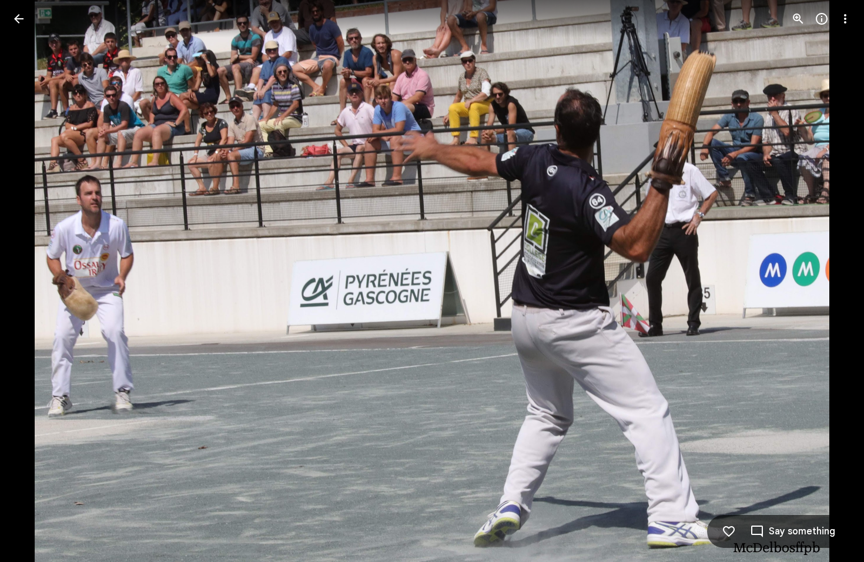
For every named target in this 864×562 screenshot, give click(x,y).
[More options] (845, 19)
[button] (32, 281)
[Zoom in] (798, 19)
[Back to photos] (19, 19)
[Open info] (821, 19)
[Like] (729, 531)
